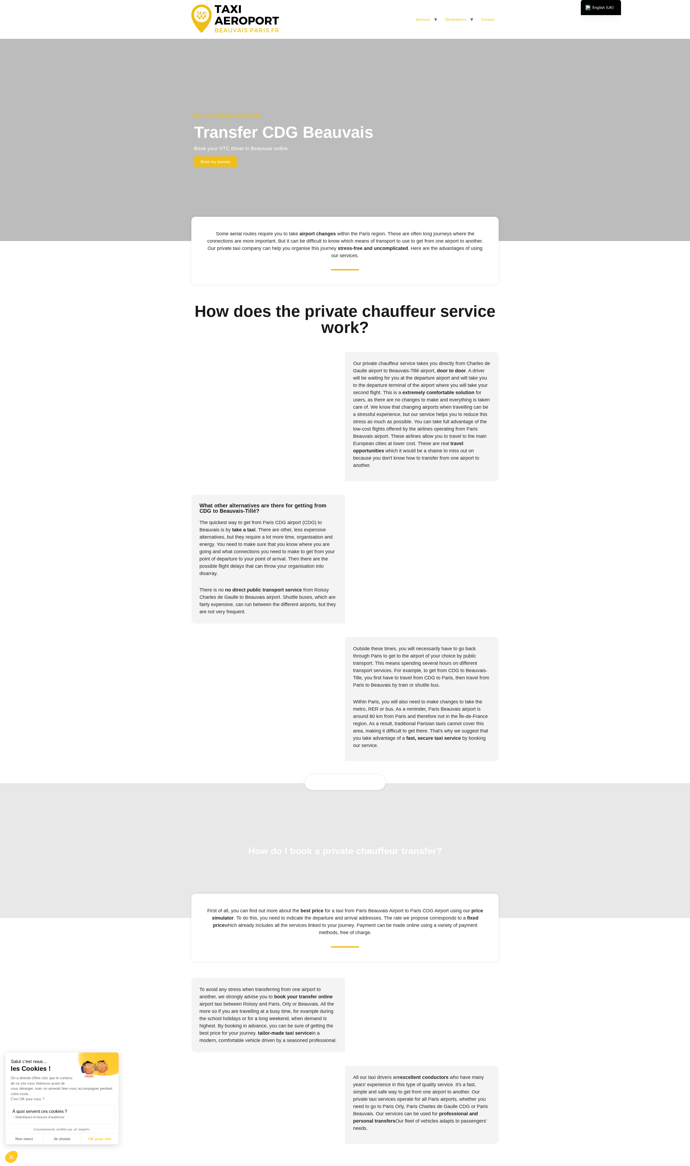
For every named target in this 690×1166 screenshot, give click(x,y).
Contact (488, 19)
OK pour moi (99, 1139)
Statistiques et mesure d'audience (39, 1117)
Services (423, 19)
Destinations (455, 19)
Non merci (24, 1139)
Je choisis (62, 1139)
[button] (11, 1156)
